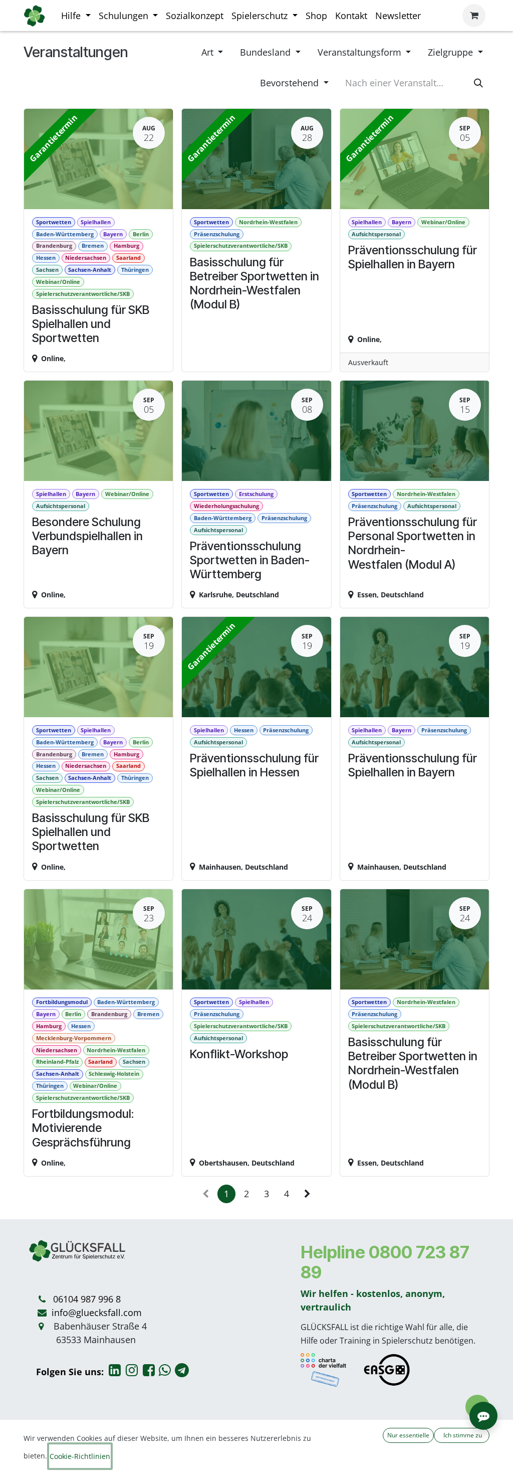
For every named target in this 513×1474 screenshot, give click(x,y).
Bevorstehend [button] (290, 83)
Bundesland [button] (266, 52)
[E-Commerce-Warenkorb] (473, 15)
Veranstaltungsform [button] (361, 52)
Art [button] (208, 52)
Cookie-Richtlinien (80, 1456)
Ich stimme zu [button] (462, 1435)
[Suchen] (478, 83)
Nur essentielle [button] (408, 1435)
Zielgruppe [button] (451, 52)
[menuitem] (76, 16)
